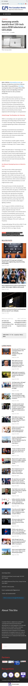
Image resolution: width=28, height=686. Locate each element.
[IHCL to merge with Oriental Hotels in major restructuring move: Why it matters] (6, 394)
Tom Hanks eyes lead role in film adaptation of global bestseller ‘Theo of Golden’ (19, 491)
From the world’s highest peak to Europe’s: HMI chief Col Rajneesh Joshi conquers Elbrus (18, 511)
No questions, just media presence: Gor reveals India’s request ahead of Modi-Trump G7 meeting (18, 481)
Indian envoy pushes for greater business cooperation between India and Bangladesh (18, 429)
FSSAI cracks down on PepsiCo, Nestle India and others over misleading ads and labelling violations (19, 531)
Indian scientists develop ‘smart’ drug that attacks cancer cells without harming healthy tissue (18, 501)
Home (5, 646)
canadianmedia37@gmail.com (12, 590)
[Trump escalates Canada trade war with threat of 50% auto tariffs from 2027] (6, 448)
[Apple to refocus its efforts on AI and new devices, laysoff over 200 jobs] (14, 307)
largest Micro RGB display (13, 234)
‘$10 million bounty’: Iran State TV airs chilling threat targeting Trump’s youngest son (18, 419)
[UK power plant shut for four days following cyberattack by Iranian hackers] (6, 519)
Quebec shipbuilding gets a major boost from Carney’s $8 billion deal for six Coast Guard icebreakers (19, 440)
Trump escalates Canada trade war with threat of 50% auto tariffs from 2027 (18, 451)
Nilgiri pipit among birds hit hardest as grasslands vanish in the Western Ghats (18, 374)
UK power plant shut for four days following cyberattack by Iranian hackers (18, 521)
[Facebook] (18, 3)
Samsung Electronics (15, 82)
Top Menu (5, 1)
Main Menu (8, 14)
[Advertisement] (14, 67)
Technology (4, 19)
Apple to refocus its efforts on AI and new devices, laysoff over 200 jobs (14, 310)
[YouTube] (26, 3)
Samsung (11, 235)
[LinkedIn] (22, 3)
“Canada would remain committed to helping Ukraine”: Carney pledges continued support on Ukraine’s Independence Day (18, 407)
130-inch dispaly (10, 232)
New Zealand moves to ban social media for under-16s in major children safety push (14, 286)
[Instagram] (24, 3)
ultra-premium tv (19, 235)
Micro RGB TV (5, 235)
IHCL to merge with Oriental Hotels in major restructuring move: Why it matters (18, 396)
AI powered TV (18, 232)
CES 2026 (20, 86)
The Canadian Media (14, 680)
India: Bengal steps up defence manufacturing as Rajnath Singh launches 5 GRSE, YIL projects (19, 541)
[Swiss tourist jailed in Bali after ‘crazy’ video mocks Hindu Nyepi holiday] (6, 549)
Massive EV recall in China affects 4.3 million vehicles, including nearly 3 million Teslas (19, 461)
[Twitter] (20, 3)
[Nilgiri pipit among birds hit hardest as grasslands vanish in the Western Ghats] (6, 372)
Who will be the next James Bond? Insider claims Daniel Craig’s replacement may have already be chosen (18, 363)
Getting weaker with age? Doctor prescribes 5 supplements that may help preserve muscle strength (18, 385)
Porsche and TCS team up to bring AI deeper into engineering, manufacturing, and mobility (13, 261)
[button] (27, 1)
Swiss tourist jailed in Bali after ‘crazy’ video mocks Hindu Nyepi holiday (18, 551)
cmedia (12, 32)
